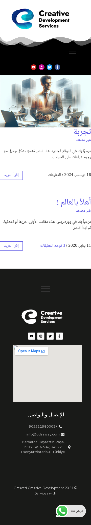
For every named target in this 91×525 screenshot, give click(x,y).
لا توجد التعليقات (52, 245)
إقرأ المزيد (11, 175)
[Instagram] (41, 67)
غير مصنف (83, 140)
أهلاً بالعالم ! (74, 203)
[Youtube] (33, 67)
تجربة (82, 132)
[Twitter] (49, 67)
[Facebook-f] (57, 67)
